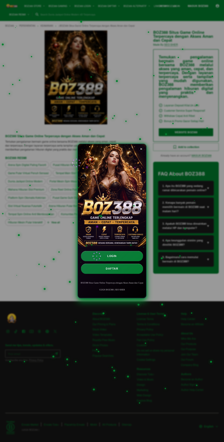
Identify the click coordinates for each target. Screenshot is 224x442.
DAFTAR (112, 268)
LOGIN (112, 256)
